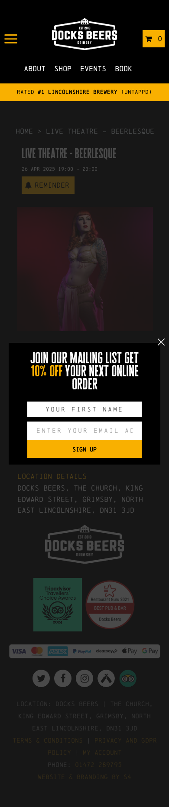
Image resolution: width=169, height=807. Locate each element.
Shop (63, 68)
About (35, 68)
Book (123, 68)
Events (93, 68)
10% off (46, 371)
